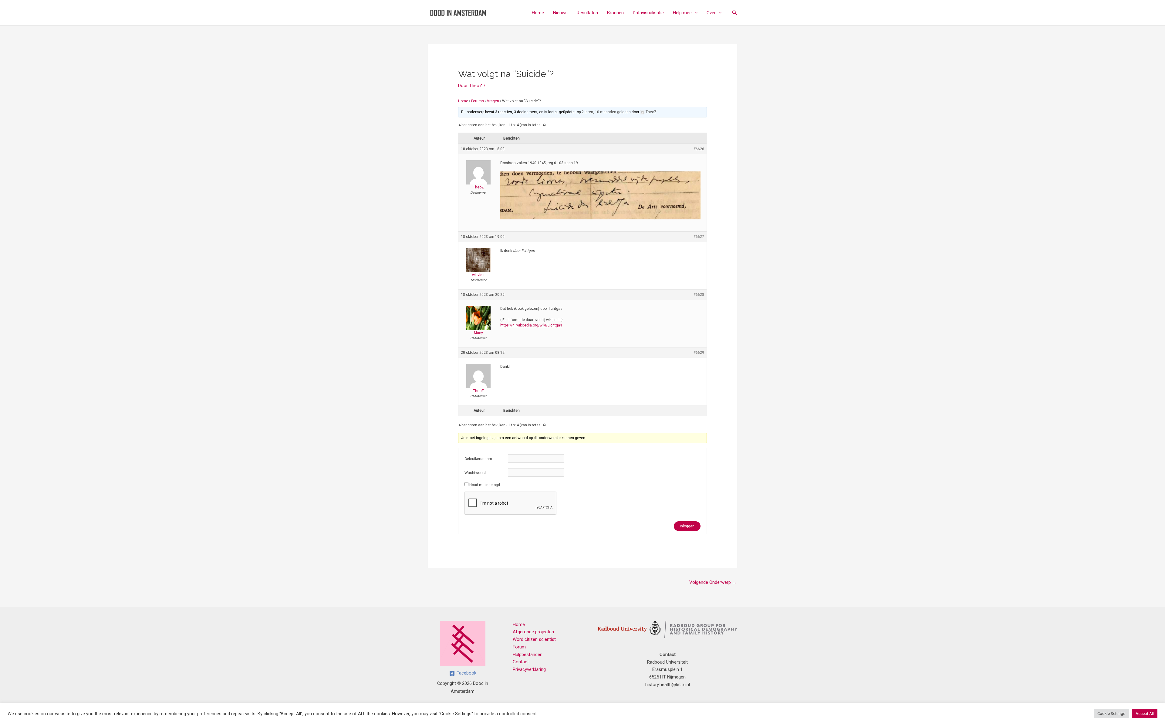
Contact (521, 662)
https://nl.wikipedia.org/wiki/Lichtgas (531, 325)
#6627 (699, 237)
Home (538, 12)
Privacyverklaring (529, 669)
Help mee (682, 12)
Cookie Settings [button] (1111, 713)
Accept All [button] (1145, 713)
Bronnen (615, 12)
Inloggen (687, 526)
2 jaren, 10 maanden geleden (606, 112)
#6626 (699, 149)
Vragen (493, 101)
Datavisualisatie (648, 12)
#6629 (699, 352)
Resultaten (587, 12)
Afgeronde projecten (533, 631)
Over (711, 12)
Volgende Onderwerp (713, 582)
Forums (477, 101)
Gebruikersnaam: (478, 459)
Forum (519, 647)
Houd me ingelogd (484, 485)
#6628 (699, 295)
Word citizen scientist (534, 639)
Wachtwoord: (475, 473)
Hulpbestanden (527, 654)
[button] (694, 12)
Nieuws (560, 12)
